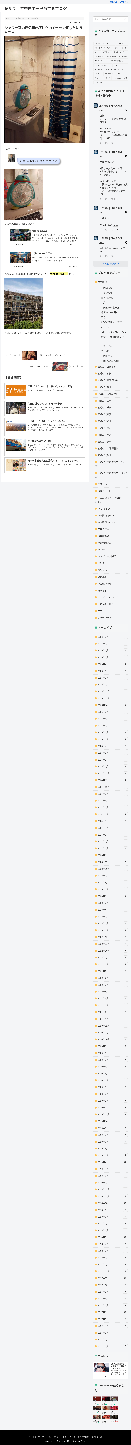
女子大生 (106, 52)
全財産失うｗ (99, 56)
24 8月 (101, 110)
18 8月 (101, 156)
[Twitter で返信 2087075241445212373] (101, 256)
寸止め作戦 (123, 56)
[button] (125, 19)
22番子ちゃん (99, 82)
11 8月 (101, 243)
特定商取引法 (96, 1437)
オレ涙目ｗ (109, 74)
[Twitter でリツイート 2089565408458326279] (107, 199)
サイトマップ (34, 1437)
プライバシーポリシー (51, 1437)
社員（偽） (121, 74)
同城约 (115, 48)
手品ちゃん (117, 78)
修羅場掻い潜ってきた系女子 (116, 69)
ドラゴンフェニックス (102, 48)
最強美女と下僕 (119, 52)
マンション (118, 65)
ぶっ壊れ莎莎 (111, 56)
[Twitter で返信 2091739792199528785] (101, 143)
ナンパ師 (124, 48)
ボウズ (108, 78)
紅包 (125, 78)
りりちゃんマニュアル (102, 44)
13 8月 (101, 212)
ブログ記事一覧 (69, 1437)
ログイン (126, 2)
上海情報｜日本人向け (110, 105)
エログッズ (98, 61)
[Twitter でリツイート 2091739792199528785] (107, 143)
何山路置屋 (98, 69)
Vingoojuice (99, 78)
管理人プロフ (83, 1437)
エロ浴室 (98, 74)
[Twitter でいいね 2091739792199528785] (112, 143)
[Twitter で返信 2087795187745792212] (101, 230)
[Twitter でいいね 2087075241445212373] (112, 256)
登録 (115, 2)
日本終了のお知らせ (116, 61)
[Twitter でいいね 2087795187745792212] (114, 230)
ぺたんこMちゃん (101, 65)
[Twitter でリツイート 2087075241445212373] (107, 256)
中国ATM (120, 44)
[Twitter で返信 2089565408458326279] (101, 199)
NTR (96, 52)
